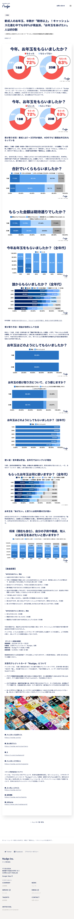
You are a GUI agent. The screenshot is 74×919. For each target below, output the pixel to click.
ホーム (4, 840)
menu (70, 6)
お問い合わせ (61, 6)
